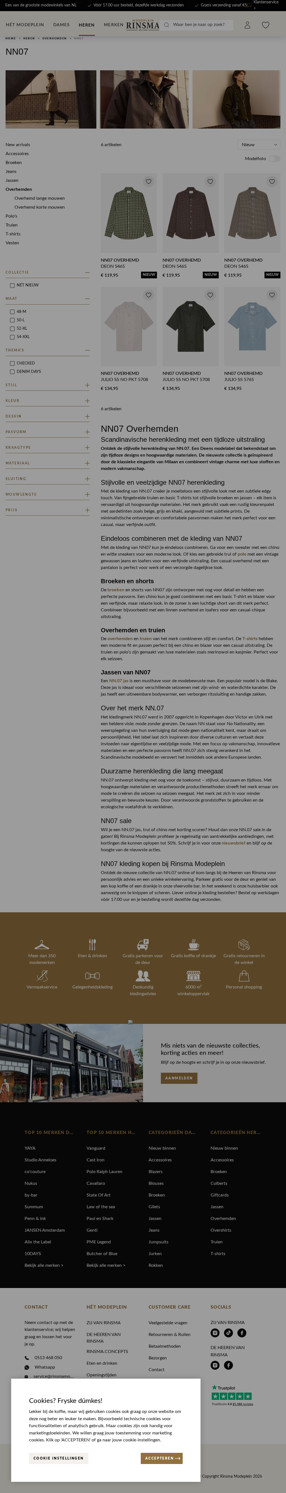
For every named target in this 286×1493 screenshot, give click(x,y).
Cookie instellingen (59, 1458)
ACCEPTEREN (159, 1458)
